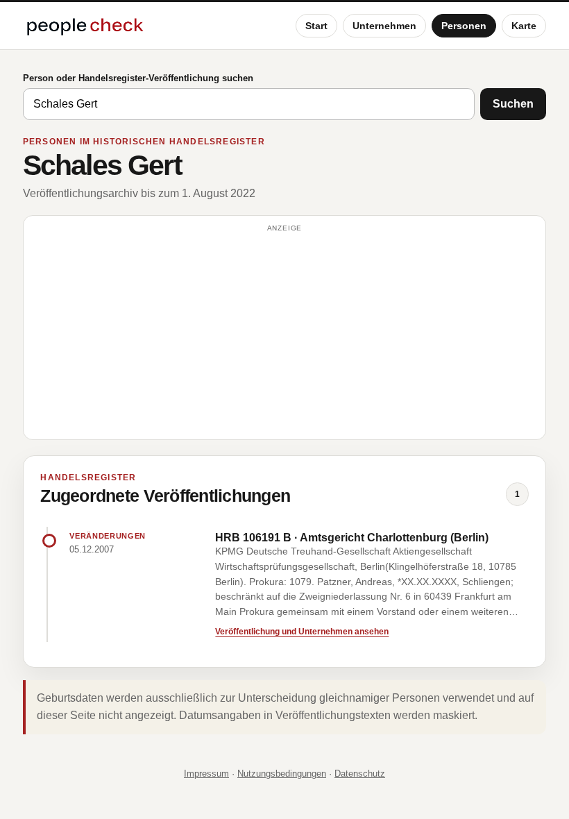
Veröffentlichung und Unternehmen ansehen (302, 631)
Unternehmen (384, 25)
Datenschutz (359, 773)
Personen (463, 25)
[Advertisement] (284, 334)
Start (316, 25)
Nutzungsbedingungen (281, 773)
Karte (523, 25)
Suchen (513, 104)
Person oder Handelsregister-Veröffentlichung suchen (138, 78)
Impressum (206, 773)
